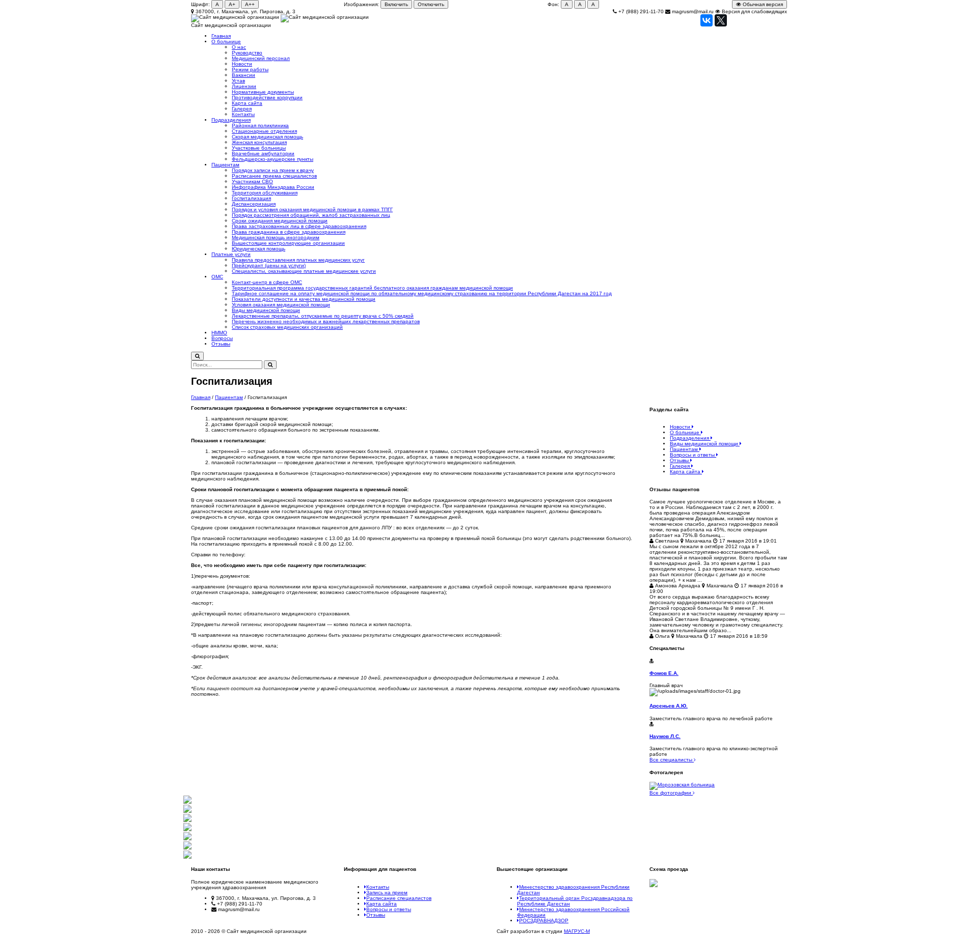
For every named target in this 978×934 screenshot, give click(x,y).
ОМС (217, 276)
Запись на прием (387, 892)
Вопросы (222, 338)
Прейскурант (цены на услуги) (269, 265)
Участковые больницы (259, 148)
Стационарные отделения (264, 131)
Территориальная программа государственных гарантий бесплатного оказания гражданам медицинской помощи (372, 288)
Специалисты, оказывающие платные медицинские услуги (304, 271)
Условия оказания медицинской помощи (281, 304)
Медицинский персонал (261, 58)
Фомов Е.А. (663, 673)
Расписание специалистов (398, 898)
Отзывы (220, 344)
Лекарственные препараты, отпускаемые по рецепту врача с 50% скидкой (323, 316)
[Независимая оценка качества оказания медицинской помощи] (187, 829)
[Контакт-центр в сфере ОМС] (187, 848)
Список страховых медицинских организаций (287, 327)
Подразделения (231, 120)
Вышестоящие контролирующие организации (288, 243)
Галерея (242, 108)
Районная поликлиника (260, 125)
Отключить (431, 4)
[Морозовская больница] (718, 786)
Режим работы (250, 69)
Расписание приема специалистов (274, 176)
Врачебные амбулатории (263, 153)
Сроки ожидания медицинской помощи (280, 220)
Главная (221, 36)
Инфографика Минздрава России (273, 187)
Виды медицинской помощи (266, 310)
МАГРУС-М (577, 931)
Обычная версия (762, 4)
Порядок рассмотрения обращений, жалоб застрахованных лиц (311, 215)
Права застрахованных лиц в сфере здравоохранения (299, 226)
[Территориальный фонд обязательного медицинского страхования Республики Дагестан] (187, 820)
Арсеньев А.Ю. (668, 706)
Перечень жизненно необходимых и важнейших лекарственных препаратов (326, 321)
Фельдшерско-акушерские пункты (272, 159)
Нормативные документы (263, 92)
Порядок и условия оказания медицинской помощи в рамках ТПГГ (312, 209)
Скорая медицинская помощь (267, 136)
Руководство (247, 52)
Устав (238, 80)
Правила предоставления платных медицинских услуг (298, 260)
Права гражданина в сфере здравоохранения (288, 232)
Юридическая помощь (258, 248)
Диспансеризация (254, 204)
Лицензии (244, 86)
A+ (232, 4)
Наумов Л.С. (665, 736)
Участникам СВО (252, 181)
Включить (396, 4)
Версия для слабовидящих (753, 11)
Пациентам (225, 164)
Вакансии (243, 75)
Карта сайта (247, 103)
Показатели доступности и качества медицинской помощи (303, 299)
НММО (219, 332)
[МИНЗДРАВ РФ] (187, 811)
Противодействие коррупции (267, 97)
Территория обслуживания (264, 192)
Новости (242, 64)
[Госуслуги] (187, 857)
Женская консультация (259, 142)
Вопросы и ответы (388, 909)
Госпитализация (251, 198)
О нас (239, 47)
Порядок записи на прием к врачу (273, 170)
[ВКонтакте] (706, 20)
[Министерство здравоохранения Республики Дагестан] (187, 802)
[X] (721, 20)
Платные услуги (231, 254)
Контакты (243, 114)
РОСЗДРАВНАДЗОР (543, 920)
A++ (250, 4)
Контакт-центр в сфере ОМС (267, 282)
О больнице (226, 41)
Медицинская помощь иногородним (275, 237)
